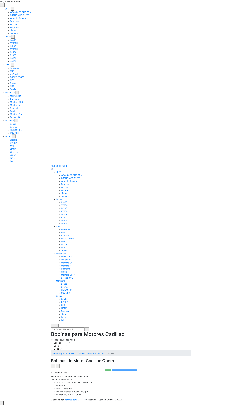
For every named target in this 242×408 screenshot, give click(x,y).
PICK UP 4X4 (16, 130)
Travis (13, 89)
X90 (12, 146)
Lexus (8, 36)
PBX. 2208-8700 (59, 166)
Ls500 (13, 46)
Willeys (13, 24)
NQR (12, 86)
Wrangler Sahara (18, 18)
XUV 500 (14, 133)
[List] (58, 366)
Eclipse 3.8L (16, 117)
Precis (13, 111)
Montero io (15, 105)
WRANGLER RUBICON (20, 12)
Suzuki (8, 136)
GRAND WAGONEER (19, 15)
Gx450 (13, 52)
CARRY (13, 143)
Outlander (14, 99)
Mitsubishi (10, 92)
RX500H (14, 49)
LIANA (13, 149)
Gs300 (13, 58)
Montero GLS (16, 102)
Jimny (13, 30)
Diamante (14, 108)
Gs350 (13, 61)
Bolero (13, 124)
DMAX (13, 83)
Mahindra (9, 120)
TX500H (14, 43)
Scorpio (14, 127)
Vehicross (14, 68)
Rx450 (13, 55)
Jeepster (14, 33)
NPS (12, 80)
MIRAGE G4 (15, 96)
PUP (12, 71)
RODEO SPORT (17, 77)
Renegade (15, 21)
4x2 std (14, 74)
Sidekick (14, 140)
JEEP (7, 8)
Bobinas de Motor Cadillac (91, 353)
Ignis (12, 158)
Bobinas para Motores (63, 353)
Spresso (14, 152)
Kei (11, 161)
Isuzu (7, 64)
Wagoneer (15, 27)
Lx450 (13, 40)
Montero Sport (17, 114)
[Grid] (53, 366)
